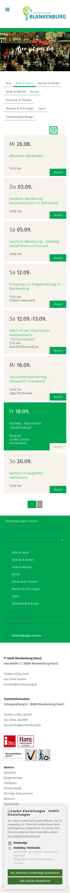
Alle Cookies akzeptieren (35, 881)
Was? (9, 532)
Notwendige (20, 842)
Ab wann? (12, 626)
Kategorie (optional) (19, 612)
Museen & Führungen (20, 108)
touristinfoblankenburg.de (22, 725)
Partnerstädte (13, 788)
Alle (8, 83)
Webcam (9, 799)
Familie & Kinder (49, 83)
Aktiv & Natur (24, 83)
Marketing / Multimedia (27, 847)
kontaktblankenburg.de (20, 684)
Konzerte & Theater (19, 100)
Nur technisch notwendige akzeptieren (35, 873)
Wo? (8, 545)
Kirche (34, 91)
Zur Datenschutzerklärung (24, 836)
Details (58, 172)
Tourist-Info (11, 804)
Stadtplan (10, 783)
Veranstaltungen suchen (26, 635)
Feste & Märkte (16, 91)
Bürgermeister (13, 778)
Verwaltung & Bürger (20, 117)
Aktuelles (10, 772)
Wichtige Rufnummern (18, 793)
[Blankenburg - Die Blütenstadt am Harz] (44, 20)
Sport (42, 108)
